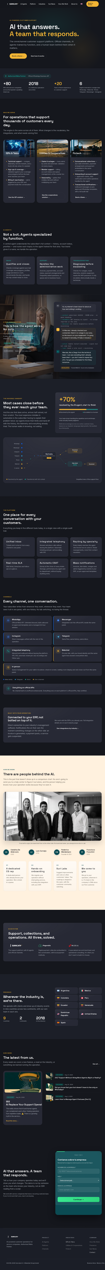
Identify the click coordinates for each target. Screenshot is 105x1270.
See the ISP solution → (16, 197)
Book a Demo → (18, 56)
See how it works (37, 56)
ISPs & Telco (70, 1242)
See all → (96, 1064)
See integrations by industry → (68, 728)
